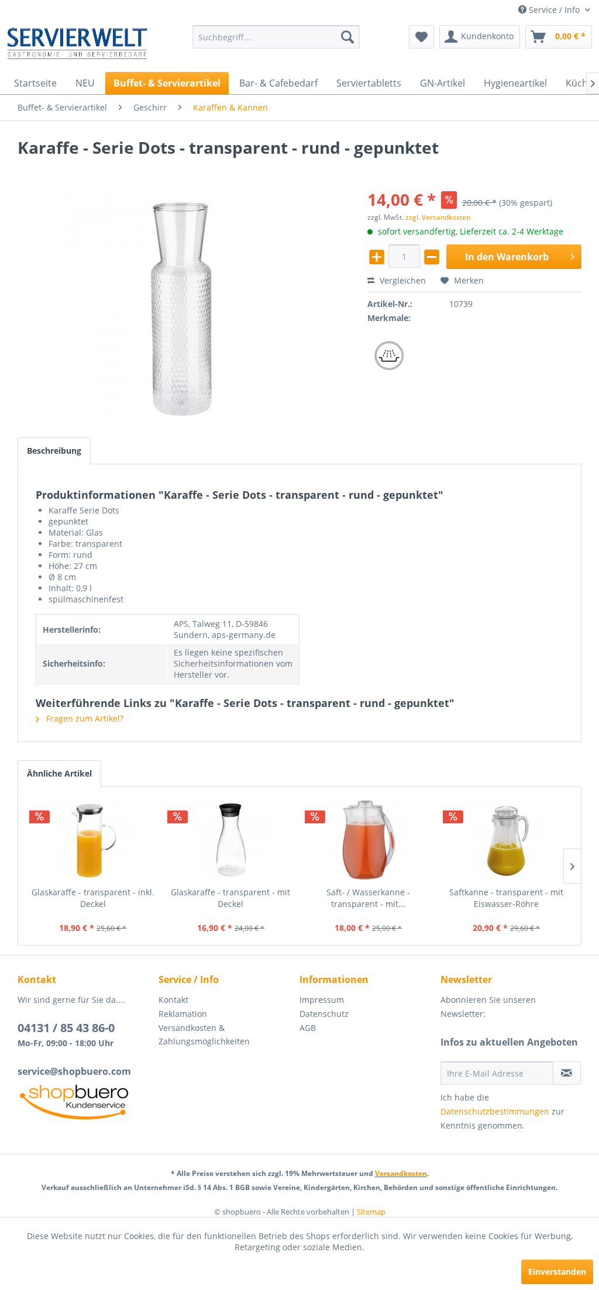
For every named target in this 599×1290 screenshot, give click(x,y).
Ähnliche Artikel (59, 773)
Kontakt (173, 999)
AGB (308, 1027)
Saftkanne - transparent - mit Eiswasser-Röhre (506, 898)
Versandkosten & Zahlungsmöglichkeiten (204, 1034)
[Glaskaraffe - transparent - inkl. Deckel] (93, 840)
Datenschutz (324, 1013)
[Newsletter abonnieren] (567, 1073)
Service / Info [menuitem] (554, 9)
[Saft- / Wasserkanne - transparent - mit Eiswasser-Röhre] (368, 840)
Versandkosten (401, 1173)
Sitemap (371, 1211)
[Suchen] (347, 37)
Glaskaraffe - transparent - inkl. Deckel (93, 898)
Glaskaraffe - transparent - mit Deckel (230, 898)
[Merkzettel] (421, 37)
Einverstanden (557, 1271)
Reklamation (183, 1013)
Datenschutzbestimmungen (494, 1111)
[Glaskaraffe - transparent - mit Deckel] (231, 840)
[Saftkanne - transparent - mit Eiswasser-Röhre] (506, 840)
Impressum (322, 999)
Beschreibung (54, 450)
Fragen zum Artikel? (83, 718)
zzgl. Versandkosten (437, 217)
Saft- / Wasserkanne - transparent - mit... (368, 898)
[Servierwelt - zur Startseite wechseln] (77, 45)
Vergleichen (401, 280)
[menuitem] (276, 37)
